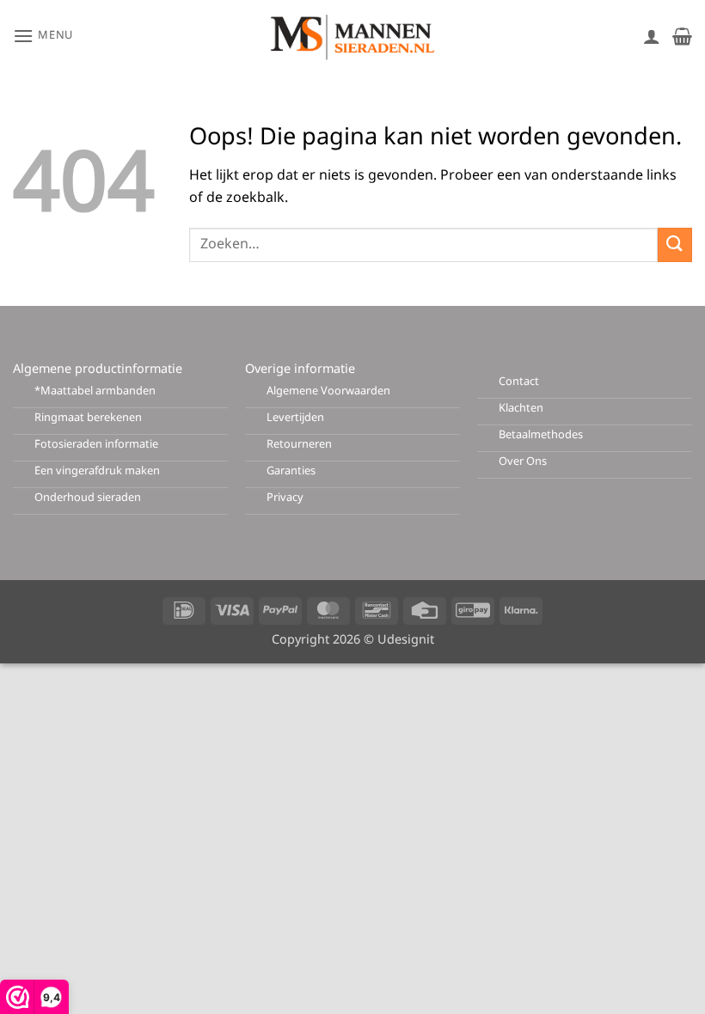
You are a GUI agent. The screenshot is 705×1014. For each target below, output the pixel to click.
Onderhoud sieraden (87, 498)
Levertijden (295, 418)
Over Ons (523, 462)
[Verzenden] (675, 244)
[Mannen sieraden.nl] (352, 36)
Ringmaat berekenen (88, 418)
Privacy (285, 498)
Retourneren (299, 444)
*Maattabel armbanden (95, 391)
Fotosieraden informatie (96, 444)
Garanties (291, 471)
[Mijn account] (651, 36)
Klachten (521, 408)
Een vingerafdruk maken (97, 471)
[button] (43, 36)
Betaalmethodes (541, 435)
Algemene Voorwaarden (328, 391)
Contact (519, 382)
